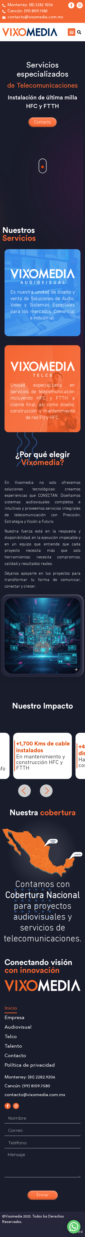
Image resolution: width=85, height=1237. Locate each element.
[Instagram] (80, 5)
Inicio (11, 1008)
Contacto (42, 122)
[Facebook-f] (71, 5)
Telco (11, 1036)
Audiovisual (18, 1027)
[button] (71, 32)
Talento (13, 1046)
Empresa (14, 1017)
